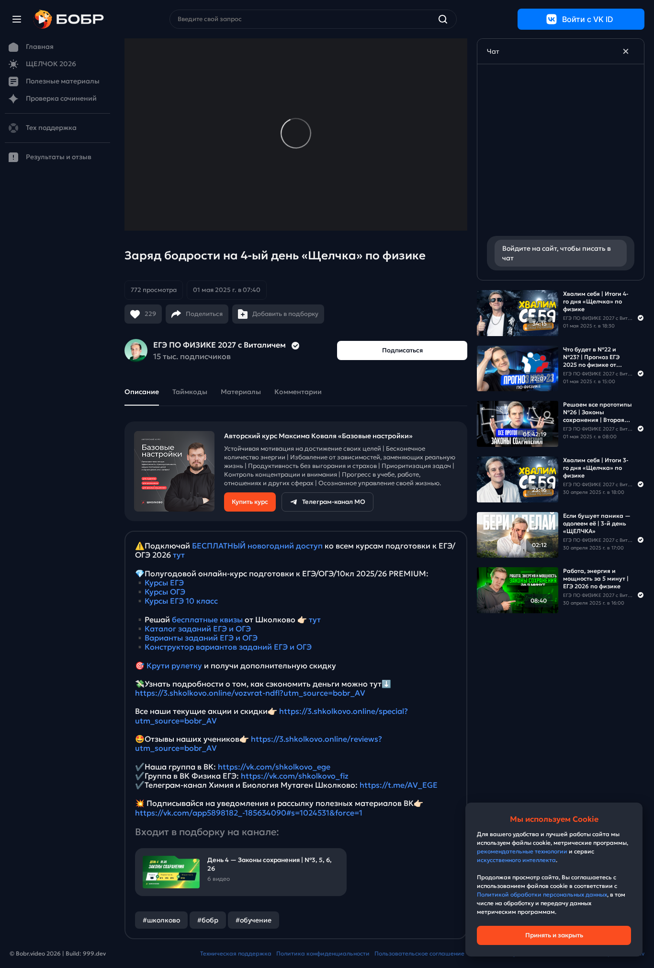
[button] (195, 290)
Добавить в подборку (285, 314)
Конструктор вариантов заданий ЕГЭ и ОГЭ (228, 647)
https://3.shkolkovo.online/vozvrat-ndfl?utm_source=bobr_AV (250, 693)
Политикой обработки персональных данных (542, 894)
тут (179, 555)
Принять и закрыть (554, 935)
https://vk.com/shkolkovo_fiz (295, 776)
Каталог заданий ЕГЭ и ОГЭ (198, 628)
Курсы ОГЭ (165, 591)
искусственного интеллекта (516, 859)
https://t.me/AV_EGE (399, 785)
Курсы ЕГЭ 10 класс (181, 601)
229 (150, 314)
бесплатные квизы (207, 619)
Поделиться (204, 314)
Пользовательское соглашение (419, 953)
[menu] (17, 19)
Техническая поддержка (235, 953)
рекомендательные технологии (522, 851)
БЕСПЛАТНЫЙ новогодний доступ (257, 545)
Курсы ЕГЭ (164, 582)
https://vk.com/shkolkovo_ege (274, 766)
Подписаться (402, 350)
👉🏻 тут (309, 619)
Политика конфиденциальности (323, 953)
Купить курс (250, 502)
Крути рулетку (174, 665)
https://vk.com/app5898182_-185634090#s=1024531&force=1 (248, 812)
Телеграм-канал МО (333, 502)
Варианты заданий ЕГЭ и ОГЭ (201, 637)
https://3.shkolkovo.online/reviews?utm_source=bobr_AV (258, 743)
